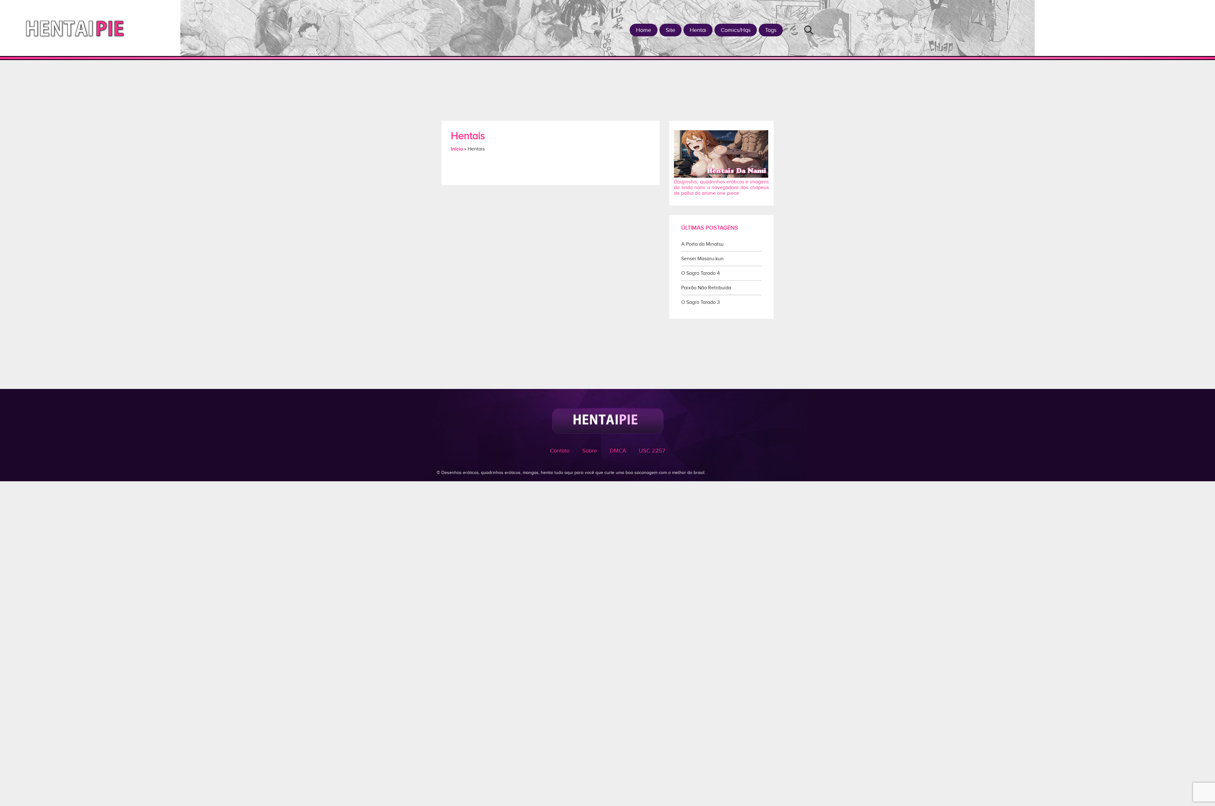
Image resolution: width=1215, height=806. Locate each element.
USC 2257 (652, 450)
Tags (770, 30)
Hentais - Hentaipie (77, 27)
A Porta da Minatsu (702, 244)
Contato (560, 450)
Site (670, 30)
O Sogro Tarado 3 (700, 302)
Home (643, 30)
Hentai (698, 30)
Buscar (808, 30)
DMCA (618, 450)
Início (457, 149)
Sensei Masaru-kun (702, 258)
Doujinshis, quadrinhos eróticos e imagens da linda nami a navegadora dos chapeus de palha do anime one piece (721, 187)
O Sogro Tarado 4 (700, 273)
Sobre (589, 450)
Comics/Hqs (736, 30)
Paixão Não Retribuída (706, 288)
